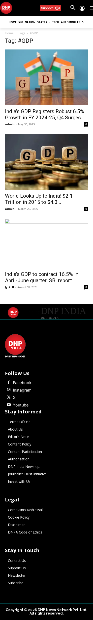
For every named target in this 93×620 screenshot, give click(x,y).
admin (10, 124)
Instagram (22, 390)
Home (9, 33)
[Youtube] (8, 405)
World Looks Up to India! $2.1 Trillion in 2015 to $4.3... (39, 199)
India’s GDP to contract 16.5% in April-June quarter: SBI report (41, 277)
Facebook (22, 383)
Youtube (21, 405)
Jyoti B (9, 287)
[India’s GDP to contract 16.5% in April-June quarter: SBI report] (46, 243)
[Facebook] (8, 382)
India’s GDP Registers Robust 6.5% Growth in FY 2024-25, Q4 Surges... (45, 114)
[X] (8, 397)
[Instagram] (8, 390)
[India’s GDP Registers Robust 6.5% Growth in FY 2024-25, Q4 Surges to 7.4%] (46, 77)
